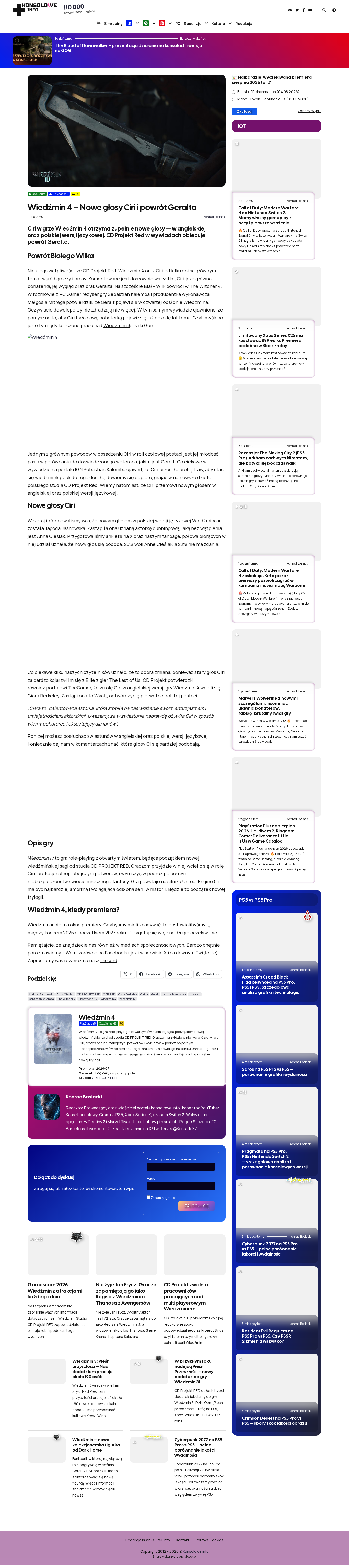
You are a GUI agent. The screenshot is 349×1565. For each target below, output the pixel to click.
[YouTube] (310, 10)
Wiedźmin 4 (108, 999)
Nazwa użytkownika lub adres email (172, 1159)
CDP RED (109, 994)
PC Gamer (70, 294)
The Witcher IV (87, 999)
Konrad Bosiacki (215, 217)
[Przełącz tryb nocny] (334, 10)
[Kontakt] (290, 10)
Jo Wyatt (194, 994)
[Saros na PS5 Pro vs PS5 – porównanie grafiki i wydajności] (277, 1032)
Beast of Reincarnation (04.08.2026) (268, 91)
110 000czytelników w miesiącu (79, 8)
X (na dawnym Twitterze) (191, 953)
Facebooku (117, 953)
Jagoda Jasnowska (174, 994)
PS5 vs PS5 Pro (255, 899)
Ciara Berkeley (127, 994)
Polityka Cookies (210, 1540)
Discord (108, 960)
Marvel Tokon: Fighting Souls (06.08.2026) (273, 99)
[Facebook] (304, 10)
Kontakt (182, 1540)
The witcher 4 (66, 999)
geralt (155, 994)
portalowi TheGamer (68, 688)
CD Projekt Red (99, 271)
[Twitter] (297, 10)
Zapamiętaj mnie (162, 1197)
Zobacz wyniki (309, 110)
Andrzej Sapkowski (41, 994)
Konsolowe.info (196, 1551)
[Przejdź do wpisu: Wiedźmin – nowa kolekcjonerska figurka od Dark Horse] (47, 1450)
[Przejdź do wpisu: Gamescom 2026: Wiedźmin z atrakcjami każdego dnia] (58, 1254)
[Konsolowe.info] (35, 10)
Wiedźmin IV (127, 999)
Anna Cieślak (65, 994)
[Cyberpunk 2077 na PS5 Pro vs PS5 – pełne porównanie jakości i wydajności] (277, 1206)
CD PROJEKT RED (88, 994)
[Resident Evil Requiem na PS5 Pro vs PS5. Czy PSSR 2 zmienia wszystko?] (277, 1294)
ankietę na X (119, 536)
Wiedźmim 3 (116, 325)
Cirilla (144, 994)
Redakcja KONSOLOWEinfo (147, 1540)
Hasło (151, 1178)
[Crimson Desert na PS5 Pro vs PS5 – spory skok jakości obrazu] (277, 1381)
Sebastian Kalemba (41, 999)
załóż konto (72, 1188)
